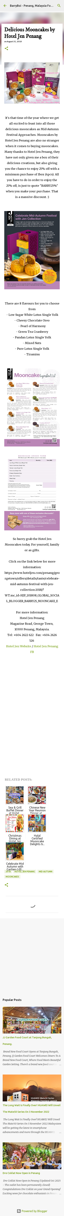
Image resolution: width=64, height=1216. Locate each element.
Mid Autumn (45, 871)
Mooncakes (12, 876)
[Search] (59, 5)
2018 (8, 871)
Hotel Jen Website (18, 646)
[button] (6, 48)
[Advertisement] (32, 955)
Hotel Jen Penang (25, 871)
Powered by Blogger (34, 1211)
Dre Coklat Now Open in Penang (21, 1173)
